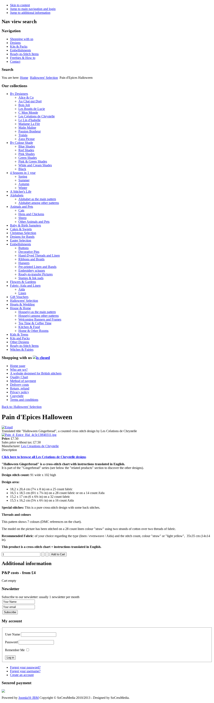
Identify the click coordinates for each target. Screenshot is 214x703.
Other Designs (19, 342)
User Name (12, 634)
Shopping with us (21, 39)
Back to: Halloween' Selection (22, 407)
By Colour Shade (21, 142)
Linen (22, 293)
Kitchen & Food (29, 327)
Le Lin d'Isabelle (29, 120)
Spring (22, 176)
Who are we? (19, 369)
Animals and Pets (21, 206)
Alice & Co (26, 97)
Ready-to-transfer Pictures (35, 274)
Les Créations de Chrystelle (36, 116)
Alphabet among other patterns (38, 203)
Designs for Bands (22, 236)
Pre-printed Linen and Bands (37, 267)
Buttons (23, 248)
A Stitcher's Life (20, 191)
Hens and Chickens (31, 214)
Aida (21, 289)
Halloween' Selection (44, 77)
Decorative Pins (28, 251)
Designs (15, 43)
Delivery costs (19, 384)
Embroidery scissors (31, 270)
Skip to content (20, 5)
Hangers (23, 263)
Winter (22, 188)
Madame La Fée (29, 124)
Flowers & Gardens (23, 282)
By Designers (19, 94)
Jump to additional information (30, 12)
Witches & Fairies (21, 349)
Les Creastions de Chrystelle (40, 446)
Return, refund (19, 388)
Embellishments (20, 50)
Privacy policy (19, 392)
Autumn (23, 184)
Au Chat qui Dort (30, 101)
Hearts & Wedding (22, 304)
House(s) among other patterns (38, 315)
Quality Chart (19, 377)
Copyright (16, 396)
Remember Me (15, 650)
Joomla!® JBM (28, 697)
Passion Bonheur (29, 131)
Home (24, 77)
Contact (15, 61)
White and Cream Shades (35, 165)
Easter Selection (20, 240)
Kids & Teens (19, 334)
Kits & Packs (18, 46)
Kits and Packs (20, 338)
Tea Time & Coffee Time (34, 323)
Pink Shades (26, 154)
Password (11, 642)
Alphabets (16, 195)
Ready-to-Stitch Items (24, 54)
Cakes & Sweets (21, 229)
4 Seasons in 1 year (23, 172)
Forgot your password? (25, 667)
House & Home (20, 308)
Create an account (22, 675)
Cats (21, 210)
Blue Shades (26, 146)
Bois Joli (24, 105)
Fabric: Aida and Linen (25, 285)
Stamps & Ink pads (30, 278)
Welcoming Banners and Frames (39, 319)
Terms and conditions (24, 399)
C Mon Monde (28, 112)
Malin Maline (27, 127)
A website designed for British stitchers (35, 373)
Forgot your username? (25, 671)
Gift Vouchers (19, 297)
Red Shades (26, 150)
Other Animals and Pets (34, 221)
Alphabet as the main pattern (37, 199)
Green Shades (27, 157)
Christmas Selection (23, 233)
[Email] (7, 427)
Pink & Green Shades (32, 161)
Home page (17, 366)
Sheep (22, 218)
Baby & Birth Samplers (25, 225)
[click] (41, 357)
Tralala (22, 135)
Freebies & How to (22, 58)
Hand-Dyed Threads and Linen (39, 255)
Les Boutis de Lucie (31, 109)
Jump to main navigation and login (33, 9)
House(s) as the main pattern (37, 312)
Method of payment (23, 381)
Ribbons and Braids (31, 259)
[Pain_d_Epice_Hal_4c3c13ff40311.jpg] (29, 435)
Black (22, 169)
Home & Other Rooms (33, 330)
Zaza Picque (26, 139)
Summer (23, 180)
